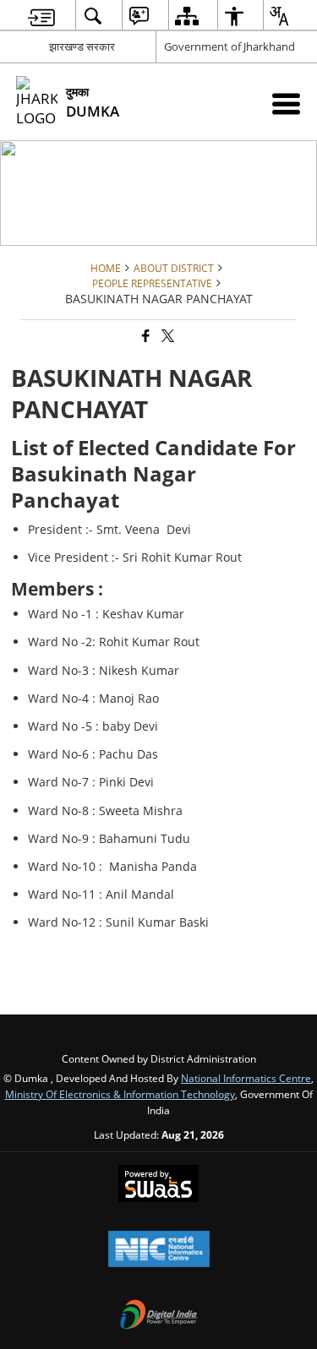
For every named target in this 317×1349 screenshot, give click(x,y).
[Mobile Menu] (286, 103)
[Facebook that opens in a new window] (144, 336)
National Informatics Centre (246, 1078)
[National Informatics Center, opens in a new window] (159, 1250)
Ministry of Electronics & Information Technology (120, 1094)
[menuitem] (41, 15)
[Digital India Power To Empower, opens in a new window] (158, 1316)
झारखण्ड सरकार (82, 46)
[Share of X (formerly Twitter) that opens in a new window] (166, 336)
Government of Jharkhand (229, 46)
